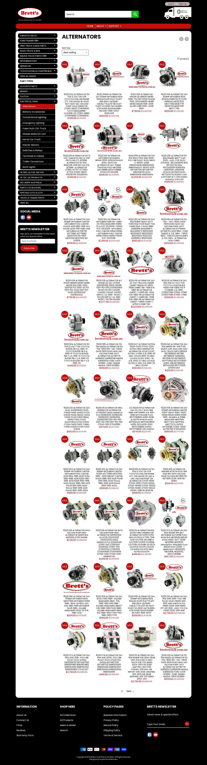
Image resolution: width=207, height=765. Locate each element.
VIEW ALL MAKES (28, 76)
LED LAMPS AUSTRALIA (31, 183)
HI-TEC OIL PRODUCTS (31, 178)
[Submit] (135, 14)
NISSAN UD (29, 66)
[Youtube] (28, 217)
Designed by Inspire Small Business (103, 759)
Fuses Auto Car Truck (34, 128)
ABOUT (101, 26)
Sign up (183, 4)
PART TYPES (26, 81)
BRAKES (29, 92)
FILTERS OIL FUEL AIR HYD (32, 173)
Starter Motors (31, 145)
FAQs (19, 725)
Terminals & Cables (33, 156)
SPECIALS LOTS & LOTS (31, 193)
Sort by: (66, 48)
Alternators (29, 106)
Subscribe (29, 248)
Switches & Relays (32, 150)
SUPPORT (115, 26)
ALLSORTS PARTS (29, 87)
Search (64, 730)
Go (187, 723)
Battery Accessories (34, 111)
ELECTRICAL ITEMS (29, 102)
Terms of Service (113, 735)
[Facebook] (22, 217)
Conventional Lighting (34, 117)
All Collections (68, 715)
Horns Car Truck (32, 139)
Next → (130, 691)
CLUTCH (29, 97)
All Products (66, 720)
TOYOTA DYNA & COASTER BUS (36, 71)
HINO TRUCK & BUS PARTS (33, 46)
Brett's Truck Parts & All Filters (102, 757)
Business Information (115, 715)
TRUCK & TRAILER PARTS (32, 198)
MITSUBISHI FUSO (29, 61)
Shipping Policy (112, 730)
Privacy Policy (111, 720)
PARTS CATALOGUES (30, 188)
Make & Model (68, 725)
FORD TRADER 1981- (29, 41)
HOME (90, 26)
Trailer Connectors (33, 161)
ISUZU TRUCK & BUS (30, 51)
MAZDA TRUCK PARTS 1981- (33, 56)
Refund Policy (111, 725)
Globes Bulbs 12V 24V (34, 134)
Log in (171, 4)
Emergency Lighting (33, 123)
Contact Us (22, 720)
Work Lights (29, 167)
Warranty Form (25, 735)
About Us (21, 715)
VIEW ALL (24, 202)
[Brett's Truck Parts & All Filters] (30, 14)
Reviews (20, 730)
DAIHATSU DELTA (29, 36)
